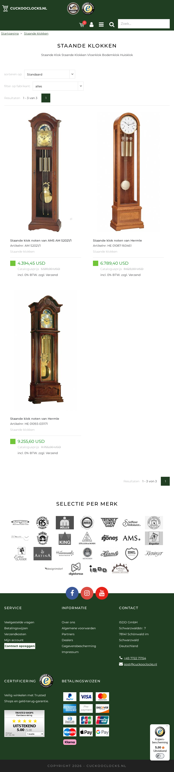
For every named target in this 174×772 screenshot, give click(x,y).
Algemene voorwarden (79, 628)
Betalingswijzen (16, 628)
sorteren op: (13, 74)
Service (13, 608)
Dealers (67, 640)
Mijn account (14, 640)
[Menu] (167, 726)
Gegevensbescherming (79, 646)
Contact (128, 608)
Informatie (74, 608)
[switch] (160, 755)
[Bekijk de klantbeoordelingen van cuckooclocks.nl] (24, 725)
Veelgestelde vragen (19, 622)
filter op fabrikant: (17, 86)
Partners (68, 634)
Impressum (70, 652)
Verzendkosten (15, 634)
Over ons (68, 622)
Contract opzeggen (20, 646)
